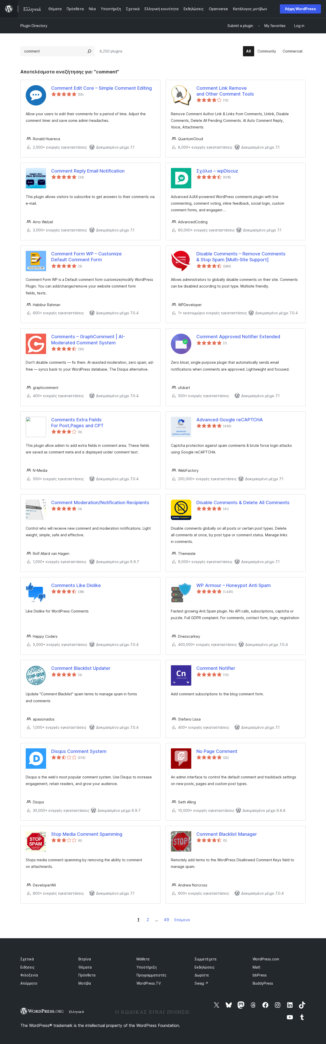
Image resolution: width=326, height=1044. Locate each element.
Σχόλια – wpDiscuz (217, 171)
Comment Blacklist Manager (226, 834)
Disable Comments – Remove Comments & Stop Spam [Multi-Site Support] (241, 256)
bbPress (260, 975)
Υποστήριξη (147, 967)
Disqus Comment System (78, 751)
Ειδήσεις (27, 967)
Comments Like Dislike (76, 585)
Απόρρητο (28, 983)
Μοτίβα (84, 983)
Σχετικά (27, 959)
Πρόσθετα (87, 975)
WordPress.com (266, 959)
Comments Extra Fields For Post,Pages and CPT (77, 422)
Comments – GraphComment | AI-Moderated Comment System (88, 339)
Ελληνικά (76, 1012)
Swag (201, 983)
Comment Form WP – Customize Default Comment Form (86, 256)
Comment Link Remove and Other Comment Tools (225, 91)
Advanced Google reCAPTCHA (229, 419)
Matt (256, 967)
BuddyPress (263, 983)
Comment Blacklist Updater (81, 668)
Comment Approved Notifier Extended (238, 336)
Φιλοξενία (29, 975)
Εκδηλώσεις (205, 967)
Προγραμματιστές (152, 975)
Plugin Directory (33, 25)
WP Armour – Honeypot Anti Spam (233, 585)
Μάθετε (143, 959)
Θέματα (85, 967)
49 (166, 919)
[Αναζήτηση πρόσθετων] (89, 51)
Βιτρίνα (84, 959)
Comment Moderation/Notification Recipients (100, 502)
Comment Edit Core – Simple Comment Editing (101, 88)
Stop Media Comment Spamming (86, 834)
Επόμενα (182, 920)
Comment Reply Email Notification (88, 171)
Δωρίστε (202, 975)
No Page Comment (216, 751)
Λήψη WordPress (300, 9)
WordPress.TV (149, 983)
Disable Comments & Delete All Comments (243, 502)
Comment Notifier (215, 668)
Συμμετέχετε (206, 959)
